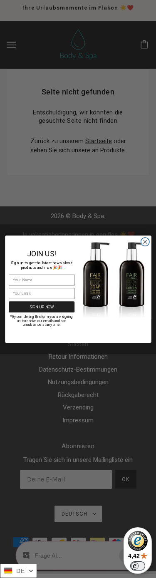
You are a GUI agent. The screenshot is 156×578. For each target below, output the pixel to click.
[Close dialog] (145, 241)
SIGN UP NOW (41, 306)
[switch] (137, 566)
